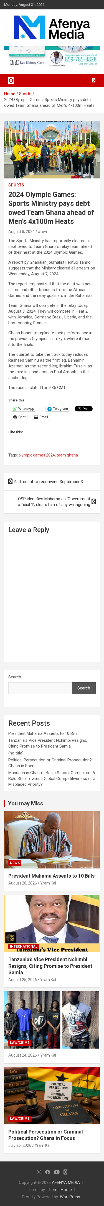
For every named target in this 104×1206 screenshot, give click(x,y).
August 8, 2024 (21, 231)
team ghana (67, 455)
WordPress (70, 1196)
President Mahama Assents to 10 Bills (43, 733)
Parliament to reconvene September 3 (48, 481)
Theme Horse (59, 1189)
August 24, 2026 (22, 1055)
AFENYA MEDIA (66, 1182)
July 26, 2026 (19, 1145)
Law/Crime (19, 1043)
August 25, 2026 (22, 979)
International (23, 946)
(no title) (16, 753)
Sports (16, 185)
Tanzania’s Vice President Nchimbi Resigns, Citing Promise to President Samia (50, 965)
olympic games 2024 (37, 455)
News (15, 863)
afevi (42, 231)
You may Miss (25, 803)
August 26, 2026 (22, 883)
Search (14, 677)
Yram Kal (48, 883)
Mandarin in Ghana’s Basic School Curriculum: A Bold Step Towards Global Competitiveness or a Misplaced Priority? (51, 778)
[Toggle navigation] (11, 80)
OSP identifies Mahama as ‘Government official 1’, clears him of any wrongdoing (54, 501)
